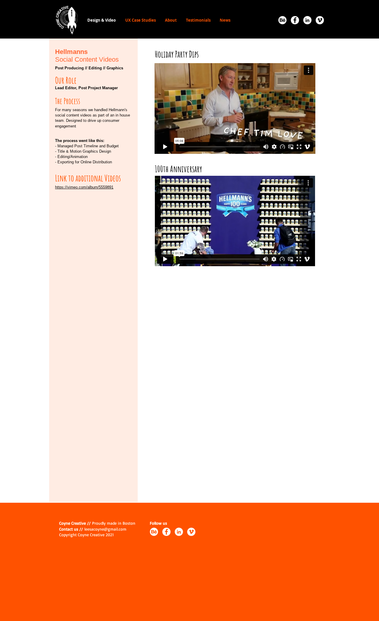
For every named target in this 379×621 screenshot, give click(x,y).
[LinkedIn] (307, 20)
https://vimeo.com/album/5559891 (84, 187)
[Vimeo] (320, 20)
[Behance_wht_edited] (282, 20)
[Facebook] (295, 20)
